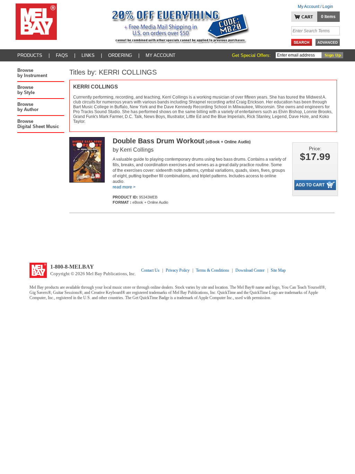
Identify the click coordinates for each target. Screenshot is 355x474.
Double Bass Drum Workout (182, 141)
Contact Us (150, 270)
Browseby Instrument (32, 73)
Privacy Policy (178, 270)
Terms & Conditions (212, 270)
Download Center (250, 270)
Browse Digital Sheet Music (38, 124)
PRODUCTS (29, 55)
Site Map (278, 270)
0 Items (328, 16)
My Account (160, 55)
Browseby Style (26, 90)
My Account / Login (315, 6)
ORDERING (120, 55)
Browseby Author (27, 107)
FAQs (62, 55)
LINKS (88, 55)
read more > (124, 187)
